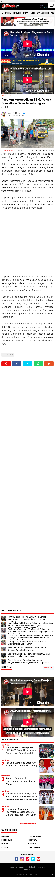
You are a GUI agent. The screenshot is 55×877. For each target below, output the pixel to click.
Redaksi (32, 867)
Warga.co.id (41, 867)
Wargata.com (8, 150)
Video (33, 13)
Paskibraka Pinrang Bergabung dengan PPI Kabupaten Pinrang (21, 764)
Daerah (26, 13)
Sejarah (5, 847)
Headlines (17, 13)
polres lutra (8, 95)
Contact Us (23, 867)
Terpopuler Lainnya (27, 823)
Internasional (34, 836)
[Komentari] (49, 363)
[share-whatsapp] (38, 363)
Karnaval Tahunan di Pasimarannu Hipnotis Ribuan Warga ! (21, 781)
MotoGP (4, 844)
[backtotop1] (52, 874)
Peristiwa (32, 840)
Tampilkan (47, 668)
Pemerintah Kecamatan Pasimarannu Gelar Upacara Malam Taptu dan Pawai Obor (21, 812)
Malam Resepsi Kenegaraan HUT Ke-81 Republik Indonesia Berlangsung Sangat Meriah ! (21, 750)
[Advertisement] (27, 242)
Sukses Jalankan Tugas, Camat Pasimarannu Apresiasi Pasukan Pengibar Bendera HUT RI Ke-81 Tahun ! (22, 798)
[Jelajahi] (51, 5)
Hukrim (8, 13)
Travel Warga (34, 847)
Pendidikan (6, 840)
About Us (13, 867)
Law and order (43, 13)
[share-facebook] (16, 363)
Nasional (5, 836)
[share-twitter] (27, 363)
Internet (32, 844)
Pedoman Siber (27, 869)
